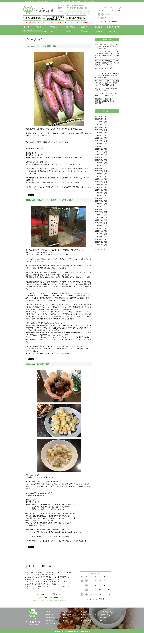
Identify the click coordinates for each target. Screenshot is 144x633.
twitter (42, 194)
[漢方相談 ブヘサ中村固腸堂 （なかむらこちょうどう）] (38, 9)
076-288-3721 (33, 18)
